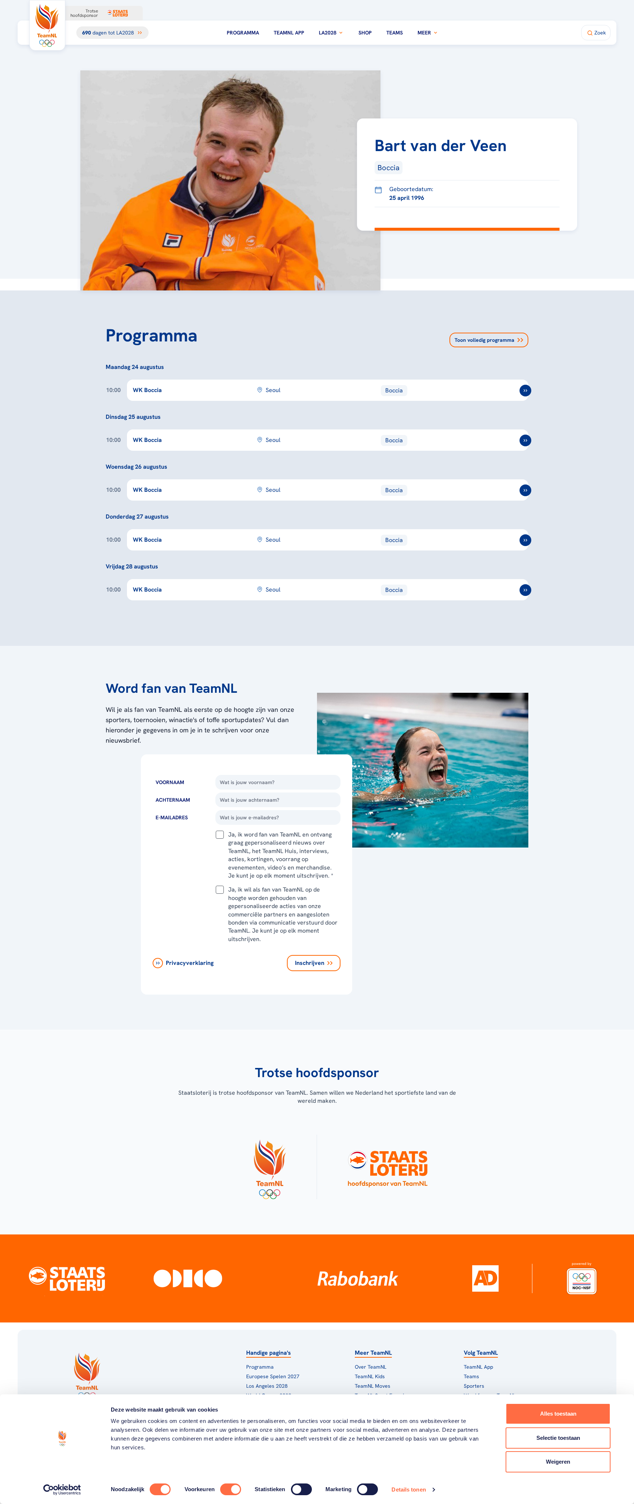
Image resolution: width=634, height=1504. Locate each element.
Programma (243, 32)
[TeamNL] (269, 1167)
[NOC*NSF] (581, 1278)
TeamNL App (289, 32)
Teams (394, 32)
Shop (365, 32)
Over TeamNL (370, 1367)
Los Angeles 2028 (267, 1386)
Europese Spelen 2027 (272, 1376)
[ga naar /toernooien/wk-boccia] (525, 390)
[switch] (230, 1489)
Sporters (474, 1386)
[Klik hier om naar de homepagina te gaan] (47, 25)
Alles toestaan (558, 1413)
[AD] (485, 1278)
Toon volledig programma (484, 340)
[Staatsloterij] (67, 1278)
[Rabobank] (357, 1278)
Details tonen (408, 1489)
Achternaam (173, 800)
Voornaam (170, 782)
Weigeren (558, 1462)
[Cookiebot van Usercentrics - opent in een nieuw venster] (62, 1489)
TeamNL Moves (372, 1386)
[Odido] (187, 1278)
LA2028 (327, 32)
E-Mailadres (172, 817)
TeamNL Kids (370, 1376)
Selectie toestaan (558, 1438)
